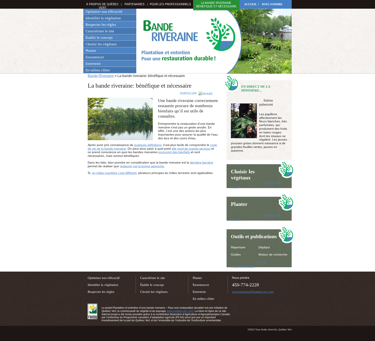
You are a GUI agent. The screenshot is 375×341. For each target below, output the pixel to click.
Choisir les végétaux (101, 44)
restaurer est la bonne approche (142, 166)
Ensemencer (95, 57)
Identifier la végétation (103, 18)
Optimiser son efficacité (104, 12)
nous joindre (272, 4)
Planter (91, 51)
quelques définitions (147, 145)
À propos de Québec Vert (102, 6)
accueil (250, 4)
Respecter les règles (101, 25)
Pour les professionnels (170, 4)
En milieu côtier (98, 70)
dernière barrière (201, 162)
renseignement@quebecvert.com (252, 291)
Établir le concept (99, 38)
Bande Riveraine (101, 76)
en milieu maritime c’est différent (114, 173)
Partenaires (135, 4)
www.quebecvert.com (180, 311)
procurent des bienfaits (174, 152)
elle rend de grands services (191, 148)
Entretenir (93, 64)
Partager (188, 93)
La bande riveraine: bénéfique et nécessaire (216, 4)
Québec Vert (92, 311)
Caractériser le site (100, 31)
